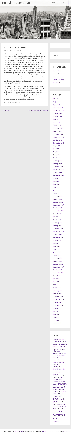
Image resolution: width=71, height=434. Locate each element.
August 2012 (57, 320)
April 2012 (56, 323)
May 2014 (56, 317)
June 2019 (56, 149)
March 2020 (57, 125)
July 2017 (56, 217)
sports (55, 408)
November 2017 (58, 205)
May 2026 (56, 102)
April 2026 (56, 105)
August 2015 (57, 276)
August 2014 (57, 308)
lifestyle (55, 389)
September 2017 (58, 211)
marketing (56, 391)
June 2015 (56, 282)
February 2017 (57, 223)
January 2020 (57, 131)
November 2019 (58, 137)
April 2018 (56, 190)
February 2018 (57, 196)
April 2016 (56, 252)
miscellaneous (63, 393)
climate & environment (59, 349)
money (55, 396)
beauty (63, 339)
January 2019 (57, 164)
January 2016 (57, 261)
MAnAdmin (19, 50)
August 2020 (57, 116)
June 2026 (56, 99)
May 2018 (56, 187)
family (55, 358)
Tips (58, 408)
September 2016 (58, 237)
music (59, 396)
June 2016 (56, 246)
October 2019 (57, 140)
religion (8, 102)
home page (60, 379)
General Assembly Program (38, 110)
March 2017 (57, 220)
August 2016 (57, 240)
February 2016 (57, 258)
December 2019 (58, 134)
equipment (61, 355)
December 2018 (58, 167)
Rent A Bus (56, 71)
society (64, 406)
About (61, 3)
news (55, 399)
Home (53, 3)
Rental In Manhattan (16, 3)
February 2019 (57, 161)
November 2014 (58, 299)
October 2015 (57, 270)
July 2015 (56, 279)
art (54, 339)
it (64, 387)
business (56, 341)
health (55, 375)
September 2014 (58, 305)
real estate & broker (57, 406)
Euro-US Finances (59, 74)
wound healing (16, 102)
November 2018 (58, 169)
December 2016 (58, 229)
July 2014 (56, 311)
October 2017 (57, 208)
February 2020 (58, 128)
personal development (59, 404)
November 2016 (58, 231)
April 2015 (56, 285)
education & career (59, 353)
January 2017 (57, 226)
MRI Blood (56, 83)
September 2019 (58, 143)
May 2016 (56, 249)
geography (56, 366)
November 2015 (58, 267)
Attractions (58, 339)
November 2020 (58, 110)
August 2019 (57, 146)
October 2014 (57, 302)
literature (61, 389)
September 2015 (58, 273)
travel (59, 411)
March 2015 (57, 288)
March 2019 (57, 158)
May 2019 (56, 152)
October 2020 (57, 113)
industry (56, 381)
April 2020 (56, 122)
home (55, 377)
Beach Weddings (58, 80)
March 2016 (57, 255)
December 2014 (58, 296)
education (56, 351)
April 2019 (56, 155)
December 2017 (58, 202)
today (62, 408)
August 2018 (57, 178)
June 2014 (56, 314)
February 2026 (58, 107)
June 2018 (56, 184)
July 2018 (56, 181)
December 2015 (58, 264)
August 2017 (57, 214)
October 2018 (57, 172)
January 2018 (57, 199)
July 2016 (56, 243)
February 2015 (57, 291)
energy (55, 355)
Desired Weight (58, 77)
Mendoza (5, 110)
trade (54, 412)
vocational (56, 421)
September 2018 (58, 175)
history (61, 375)
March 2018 (57, 193)
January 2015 (57, 293)
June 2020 (56, 119)
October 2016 (57, 234)
